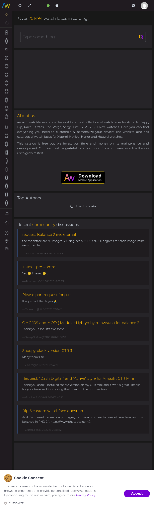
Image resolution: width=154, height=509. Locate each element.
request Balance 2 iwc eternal (49, 234)
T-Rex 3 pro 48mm (38, 267)
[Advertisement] (83, 79)
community (43, 224)
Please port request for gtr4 (47, 295)
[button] (133, 5)
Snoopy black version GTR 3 (47, 350)
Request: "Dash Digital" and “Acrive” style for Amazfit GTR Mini (78, 378)
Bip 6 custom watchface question (52, 411)
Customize (16, 503)
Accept (137, 493)
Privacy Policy (85, 495)
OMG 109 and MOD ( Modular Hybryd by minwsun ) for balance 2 (80, 323)
